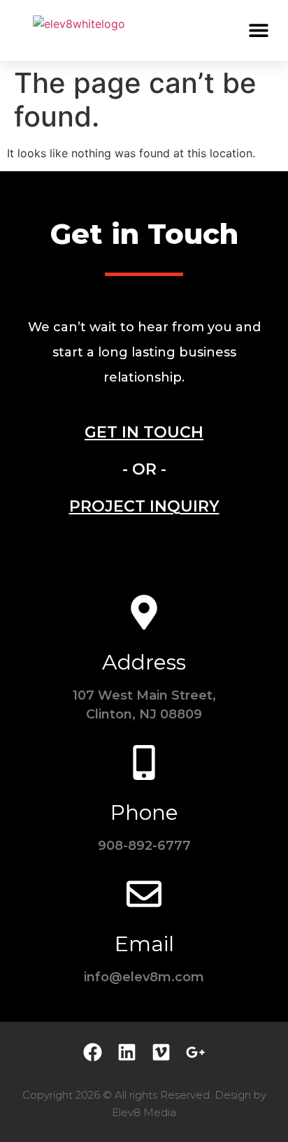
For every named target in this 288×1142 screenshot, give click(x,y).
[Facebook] (92, 1052)
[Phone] (144, 762)
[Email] (144, 893)
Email (144, 944)
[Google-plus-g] (195, 1052)
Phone (144, 812)
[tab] (144, 432)
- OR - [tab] (144, 469)
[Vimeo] (161, 1052)
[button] (258, 29)
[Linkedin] (126, 1052)
